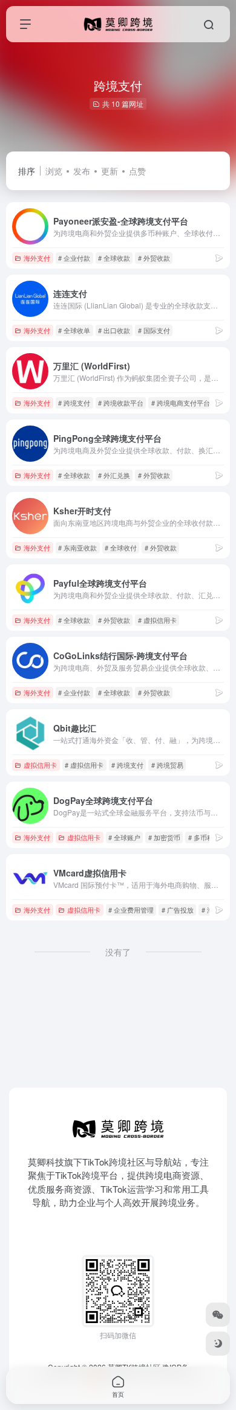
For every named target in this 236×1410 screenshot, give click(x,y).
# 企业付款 (74, 258)
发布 (81, 171)
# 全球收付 (121, 547)
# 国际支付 (154, 330)
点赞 (137, 171)
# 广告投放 (178, 909)
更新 (109, 171)
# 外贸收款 (154, 258)
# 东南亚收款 (77, 547)
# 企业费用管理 (131, 909)
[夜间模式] (218, 1344)
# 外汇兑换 (114, 475)
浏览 (53, 171)
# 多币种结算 (207, 837)
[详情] (219, 257)
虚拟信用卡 (40, 765)
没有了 (118, 952)
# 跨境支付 (74, 402)
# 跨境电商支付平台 (180, 402)
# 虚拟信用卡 (157, 620)
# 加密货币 (164, 837)
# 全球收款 (114, 258)
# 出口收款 (114, 330)
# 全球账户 (124, 837)
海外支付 (37, 258)
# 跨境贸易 (167, 765)
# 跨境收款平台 (120, 402)
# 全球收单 (74, 330)
